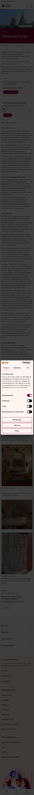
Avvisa (17, 431)
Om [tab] (28, 367)
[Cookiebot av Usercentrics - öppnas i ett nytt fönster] (24, 363)
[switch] (29, 400)
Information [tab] (17, 367)
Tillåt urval (17, 425)
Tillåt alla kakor (17, 420)
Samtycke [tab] (6, 367)
